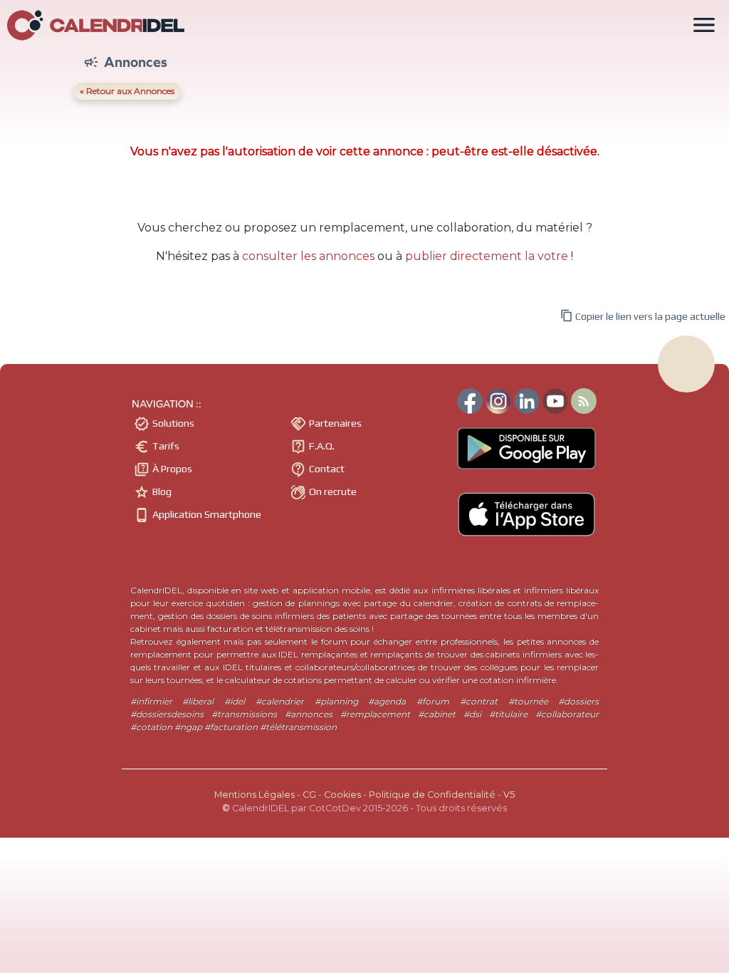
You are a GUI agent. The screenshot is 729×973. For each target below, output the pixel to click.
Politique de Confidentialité (432, 794)
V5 (509, 794)
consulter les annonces (308, 256)
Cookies (342, 794)
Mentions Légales (254, 794)
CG (309, 794)
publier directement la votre (486, 256)
